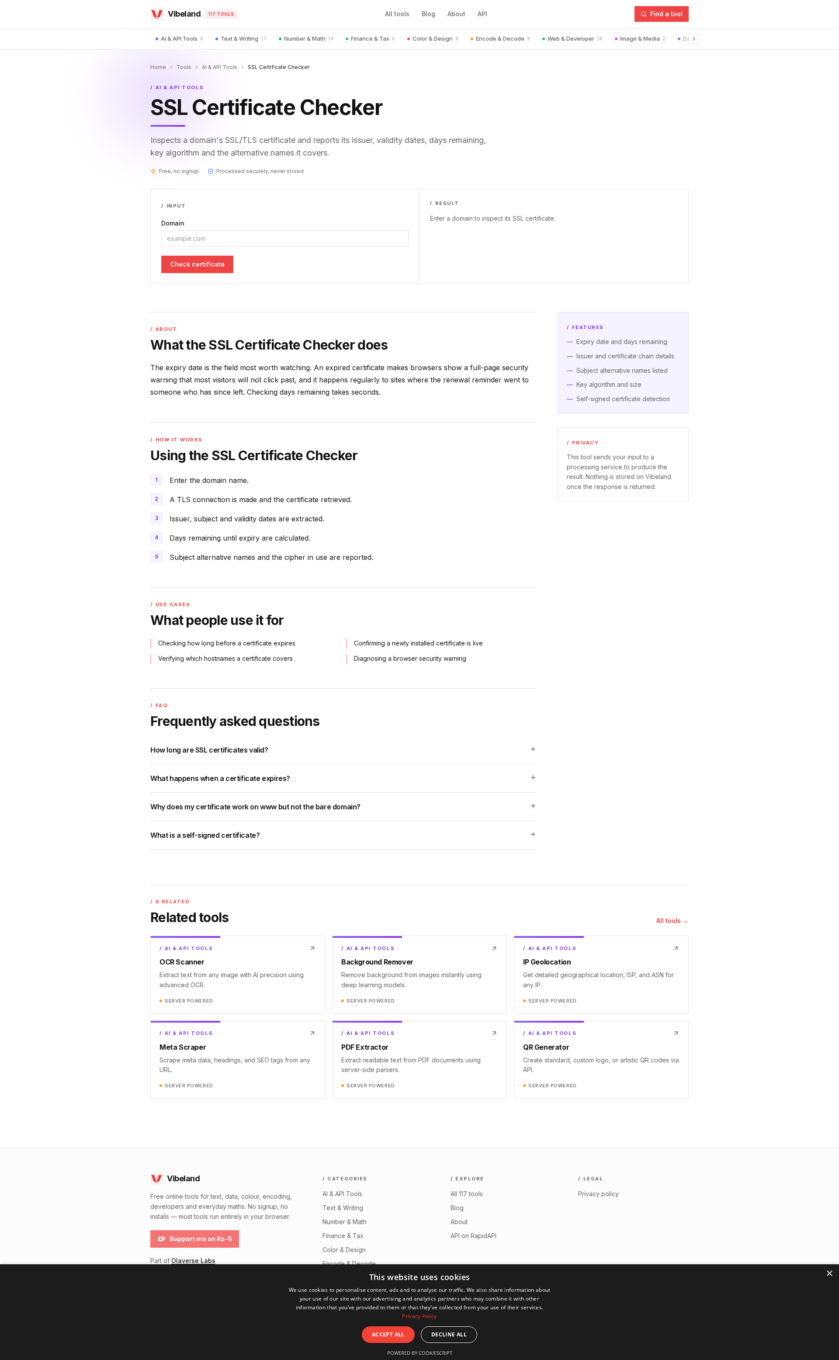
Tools (184, 67)
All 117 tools (467, 1193)
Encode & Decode (503, 38)
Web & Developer (575, 38)
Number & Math (308, 38)
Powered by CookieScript (419, 1353)
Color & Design (435, 38)
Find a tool (666, 13)
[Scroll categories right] (694, 39)
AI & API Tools (182, 38)
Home (158, 67)
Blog (428, 13)
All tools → (672, 920)
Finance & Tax (373, 38)
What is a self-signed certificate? (205, 835)
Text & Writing (244, 38)
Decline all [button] (449, 1334)
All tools (397, 13)
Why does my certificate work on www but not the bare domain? (255, 806)
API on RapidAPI (473, 1235)
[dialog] (419, 1312)
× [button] (829, 1273)
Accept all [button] (388, 1334)
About (456, 13)
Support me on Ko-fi (201, 1238)
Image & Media (643, 38)
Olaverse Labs (193, 1260)
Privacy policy (598, 1193)
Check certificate (197, 264)
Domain (172, 223)
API (482, 13)
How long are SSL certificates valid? (209, 750)
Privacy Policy (419, 1316)
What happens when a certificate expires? (220, 778)
